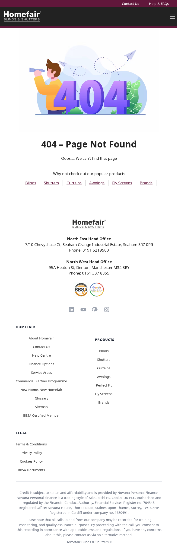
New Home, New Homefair (41, 389)
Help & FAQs (159, 3)
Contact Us (130, 3)
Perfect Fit (104, 385)
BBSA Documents (31, 470)
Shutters (51, 182)
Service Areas (41, 372)
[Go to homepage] (89, 224)
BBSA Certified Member (41, 415)
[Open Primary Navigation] (172, 16)
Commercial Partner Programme (41, 381)
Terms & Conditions (31, 444)
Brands (146, 182)
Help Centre (41, 355)
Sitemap (41, 407)
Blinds (30, 182)
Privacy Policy (31, 453)
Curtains (74, 182)
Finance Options (41, 364)
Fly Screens (122, 182)
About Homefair (41, 338)
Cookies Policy (31, 461)
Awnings (97, 182)
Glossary (41, 398)
